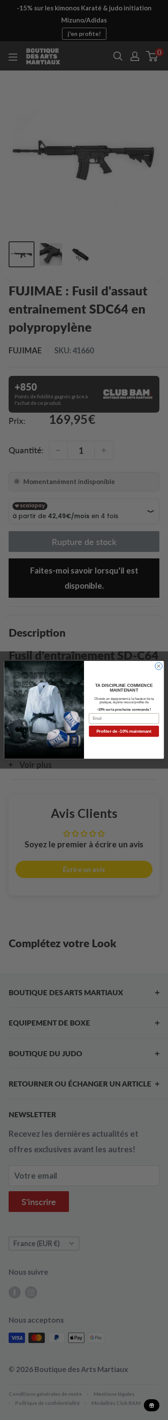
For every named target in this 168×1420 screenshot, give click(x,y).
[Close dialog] (158, 666)
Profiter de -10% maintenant (123, 731)
